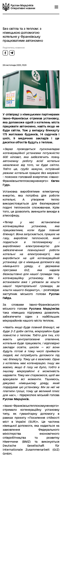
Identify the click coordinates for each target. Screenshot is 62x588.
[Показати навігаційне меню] (56, 7)
